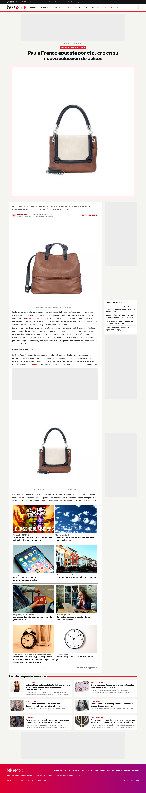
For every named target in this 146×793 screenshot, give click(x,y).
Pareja (51, 2)
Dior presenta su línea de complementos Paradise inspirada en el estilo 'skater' (112, 686)
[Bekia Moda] (16, 7)
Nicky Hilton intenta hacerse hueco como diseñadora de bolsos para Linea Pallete (44, 705)
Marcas (99, 7)
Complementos (70, 7)
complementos (35, 318)
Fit (82, 2)
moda (17, 775)
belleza (23, 775)
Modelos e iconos (131, 770)
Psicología (71, 2)
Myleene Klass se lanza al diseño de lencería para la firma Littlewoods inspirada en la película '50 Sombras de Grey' (48, 687)
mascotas (49, 775)
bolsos (75, 334)
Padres (45, 2)
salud (57, 775)
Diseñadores (56, 7)
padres (36, 775)
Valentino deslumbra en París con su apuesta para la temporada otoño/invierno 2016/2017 (47, 721)
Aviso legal (11, 780)
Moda (26, 2)
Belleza (32, 2)
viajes (80, 775)
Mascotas (58, 2)
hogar (71, 775)
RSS (52, 780)
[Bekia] (10, 2)
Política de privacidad (25, 780)
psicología (64, 775)
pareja (42, 775)
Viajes (87, 2)
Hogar (78, 2)
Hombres (90, 7)
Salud (64, 2)
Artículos (44, 7)
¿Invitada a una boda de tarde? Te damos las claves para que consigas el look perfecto (120, 309)
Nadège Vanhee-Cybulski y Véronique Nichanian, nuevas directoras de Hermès (112, 705)
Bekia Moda (67, 43)
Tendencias (33, 7)
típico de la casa (33, 365)
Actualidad (19, 2)
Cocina (38, 2)
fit (76, 775)
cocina (29, 775)
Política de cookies (42, 780)
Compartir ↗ (93, 215)
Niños (81, 7)
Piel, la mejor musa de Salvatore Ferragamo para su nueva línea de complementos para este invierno (113, 721)
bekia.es (10, 775)
